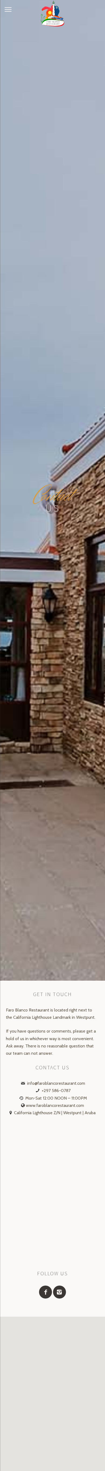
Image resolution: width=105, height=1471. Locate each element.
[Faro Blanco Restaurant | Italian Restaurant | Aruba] (52, 13)
